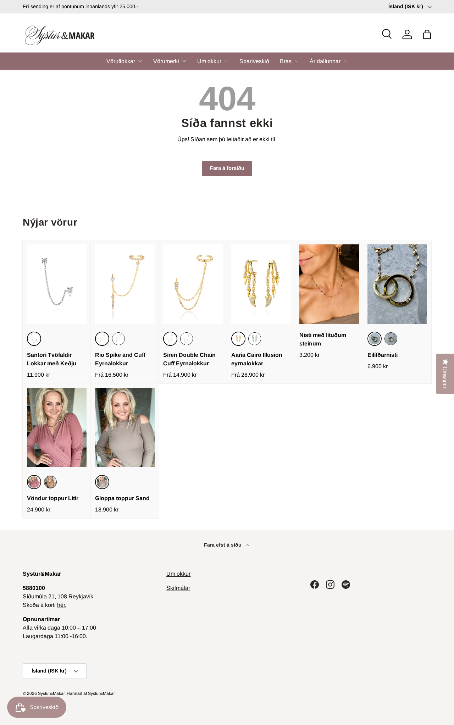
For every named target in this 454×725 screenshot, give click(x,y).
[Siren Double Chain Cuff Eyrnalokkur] (193, 284)
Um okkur (209, 61)
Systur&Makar (51, 693)
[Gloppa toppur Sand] (125, 427)
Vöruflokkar (120, 61)
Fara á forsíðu (227, 168)
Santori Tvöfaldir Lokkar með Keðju (51, 359)
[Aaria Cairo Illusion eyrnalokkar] (261, 284)
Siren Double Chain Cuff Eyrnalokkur (189, 359)
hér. (61, 605)
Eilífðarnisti (382, 355)
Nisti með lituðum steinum (322, 339)
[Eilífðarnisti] (397, 284)
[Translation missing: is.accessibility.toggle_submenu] (140, 61)
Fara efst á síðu (223, 545)
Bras (286, 61)
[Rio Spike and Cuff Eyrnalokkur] (125, 284)
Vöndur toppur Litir (52, 498)
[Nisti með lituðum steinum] (329, 284)
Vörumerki (166, 61)
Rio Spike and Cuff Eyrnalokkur (120, 359)
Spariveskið (254, 61)
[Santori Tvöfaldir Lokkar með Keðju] (57, 284)
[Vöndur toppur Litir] (57, 427)
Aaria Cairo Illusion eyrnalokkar (256, 359)
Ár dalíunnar (325, 61)
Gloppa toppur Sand (122, 498)
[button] (427, 34)
